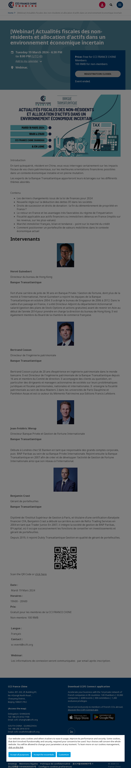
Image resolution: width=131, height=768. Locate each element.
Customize (64, 754)
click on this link (15, 747)
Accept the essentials (44, 754)
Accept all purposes (19, 754)
